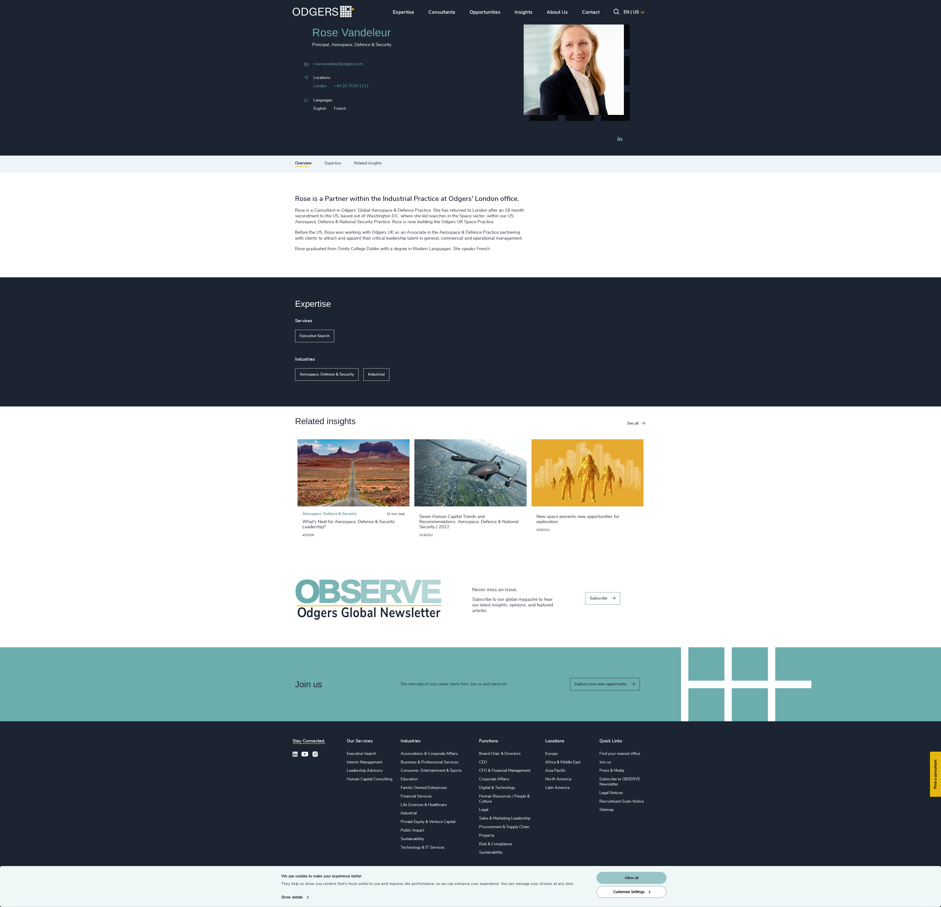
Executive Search (315, 336)
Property (486, 835)
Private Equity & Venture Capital (428, 822)
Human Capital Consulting (369, 779)
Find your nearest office (619, 754)
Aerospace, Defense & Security (327, 374)
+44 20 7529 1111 (351, 86)
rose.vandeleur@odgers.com (338, 64)
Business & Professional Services (429, 762)
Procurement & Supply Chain (504, 827)
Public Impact (412, 830)
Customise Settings (628, 892)
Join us (605, 762)
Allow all (631, 878)
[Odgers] (323, 12)
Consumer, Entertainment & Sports (431, 770)
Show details (292, 897)
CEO (483, 762)
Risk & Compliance (495, 844)
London (320, 86)
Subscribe (598, 598)
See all (633, 423)
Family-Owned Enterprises (424, 788)
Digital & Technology (497, 788)
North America (558, 779)
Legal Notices (611, 793)
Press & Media (611, 770)
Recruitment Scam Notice (621, 801)
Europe (551, 754)
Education (409, 779)
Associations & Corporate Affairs (429, 754)
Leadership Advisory (365, 770)
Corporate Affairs (494, 779)
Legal (483, 810)
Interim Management (364, 762)
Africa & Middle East (562, 762)
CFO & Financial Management (504, 770)
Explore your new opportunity (601, 684)
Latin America (557, 788)
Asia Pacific (555, 770)
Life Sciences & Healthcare (424, 805)
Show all (403, 374)
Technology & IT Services (423, 847)
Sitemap (606, 810)
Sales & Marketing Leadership (504, 818)
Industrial (376, 374)
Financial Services (416, 796)
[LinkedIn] (619, 139)
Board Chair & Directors (500, 754)
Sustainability (412, 839)
